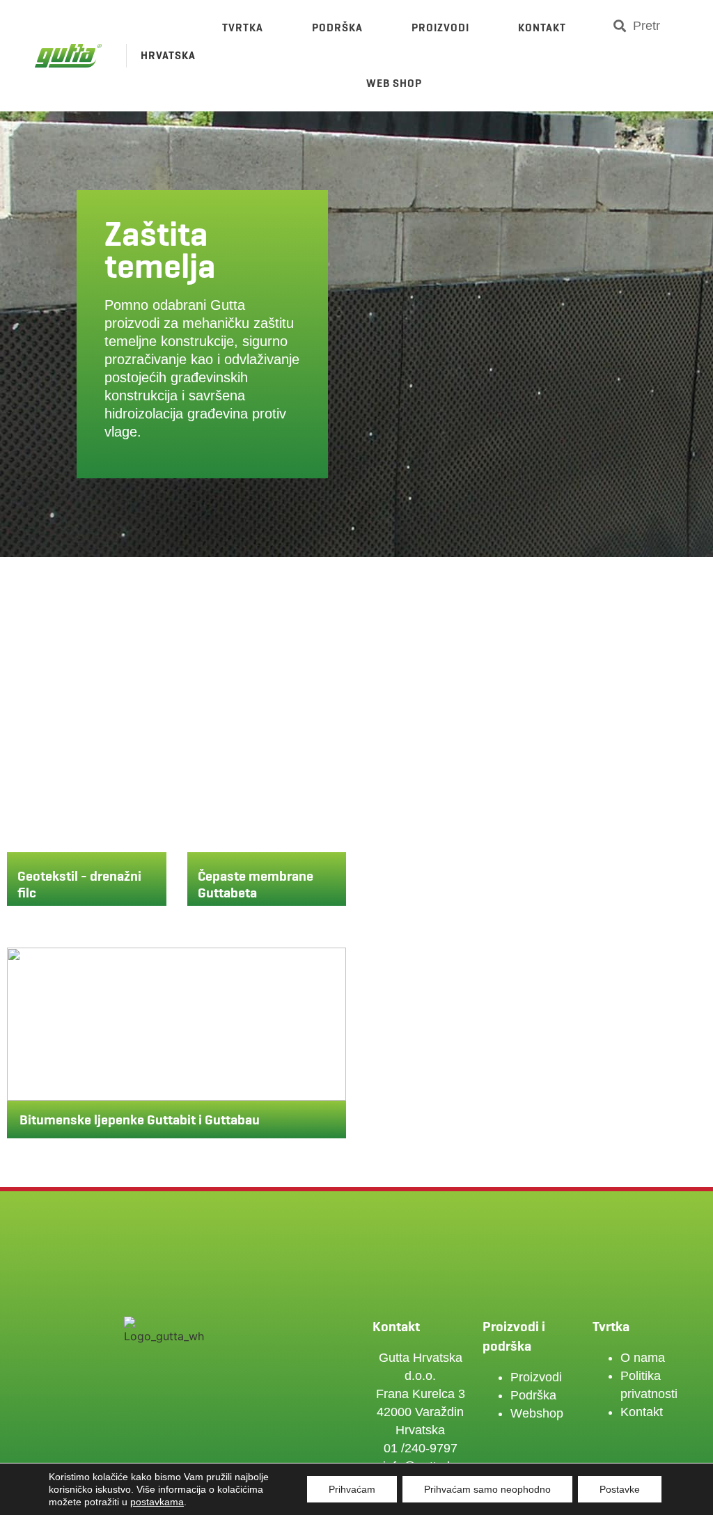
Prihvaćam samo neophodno (487, 1489)
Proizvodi (440, 27)
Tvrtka (242, 27)
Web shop (394, 83)
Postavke (620, 1489)
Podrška (337, 27)
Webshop (536, 1413)
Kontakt (542, 27)
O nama (642, 1358)
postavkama (157, 1501)
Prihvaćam (352, 1489)
